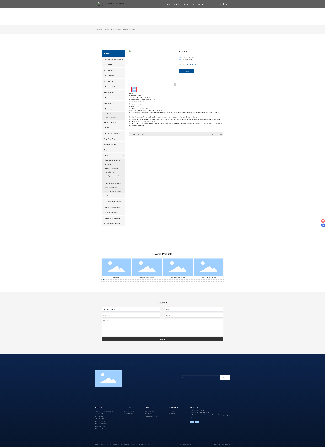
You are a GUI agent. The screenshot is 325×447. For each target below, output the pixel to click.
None (212, 134)
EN (221, 4)
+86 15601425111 (187, 60)
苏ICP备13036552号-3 (186, 444)
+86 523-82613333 (187, 57)
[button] (101, 279)
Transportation (126, 29)
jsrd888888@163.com (201, 412)
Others (118, 29)
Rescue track (139, 134)
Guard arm (116, 277)
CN (225, 4)
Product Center (109, 29)
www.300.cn (148, 444)
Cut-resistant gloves (147, 277)
